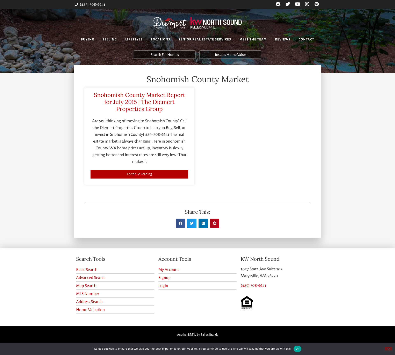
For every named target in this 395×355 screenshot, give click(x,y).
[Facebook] (278, 4)
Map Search (86, 285)
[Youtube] (297, 4)
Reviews (282, 39)
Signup (164, 277)
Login (163, 285)
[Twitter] (288, 4)
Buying (87, 39)
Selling (110, 39)
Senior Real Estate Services (205, 39)
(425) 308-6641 (253, 285)
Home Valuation (90, 309)
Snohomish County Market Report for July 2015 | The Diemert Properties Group (139, 101)
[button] (180, 223)
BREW (192, 334)
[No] (388, 348)
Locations (160, 39)
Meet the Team (253, 39)
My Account (168, 269)
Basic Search (86, 269)
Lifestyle (134, 39)
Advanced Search (91, 277)
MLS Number (87, 293)
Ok (297, 348)
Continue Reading (139, 174)
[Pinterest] (317, 4)
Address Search (89, 301)
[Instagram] (307, 4)
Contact (306, 39)
